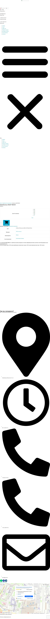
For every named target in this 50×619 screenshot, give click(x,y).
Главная (3, 25)
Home (1, 203)
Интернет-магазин (5, 143)
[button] (25, 87)
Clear (32, 217)
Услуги (3, 27)
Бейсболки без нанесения (7, 203)
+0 (34, 215)
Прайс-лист (4, 28)
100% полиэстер (18, 231)
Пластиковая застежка (20, 238)
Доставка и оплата (5, 31)
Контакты (4, 34)
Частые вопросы (5, 32)
